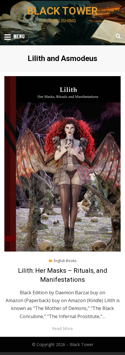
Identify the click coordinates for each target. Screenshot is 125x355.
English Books (65, 260)
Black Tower (62, 11)
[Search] (117, 36)
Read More (62, 328)
